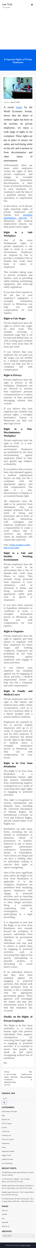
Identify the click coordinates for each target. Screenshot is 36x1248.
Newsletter (5, 1222)
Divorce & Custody (8, 1139)
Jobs (3, 1218)
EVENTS (4, 1214)
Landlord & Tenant (7, 1159)
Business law (6, 1119)
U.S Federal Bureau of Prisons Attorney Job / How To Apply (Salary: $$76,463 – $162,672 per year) (17, 1200)
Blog (5, 1063)
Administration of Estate (9, 1111)
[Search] (4, 1102)
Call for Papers (6, 1123)
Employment (5, 1143)
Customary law (6, 1135)
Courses (4, 1127)
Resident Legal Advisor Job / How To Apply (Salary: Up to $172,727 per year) (18, 1193)
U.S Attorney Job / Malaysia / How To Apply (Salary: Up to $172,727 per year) (16, 1180)
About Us (5, 1210)
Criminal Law (6, 1131)
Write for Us (6, 1226)
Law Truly (7, 4)
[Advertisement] (18, 30)
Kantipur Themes (25, 1245)
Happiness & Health (8, 1151)
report (19, 107)
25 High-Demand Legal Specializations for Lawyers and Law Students (18, 1173)
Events (4, 1147)
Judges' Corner (6, 1155)
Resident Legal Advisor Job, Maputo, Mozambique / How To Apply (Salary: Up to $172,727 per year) (18, 1186)
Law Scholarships (7, 1163)
